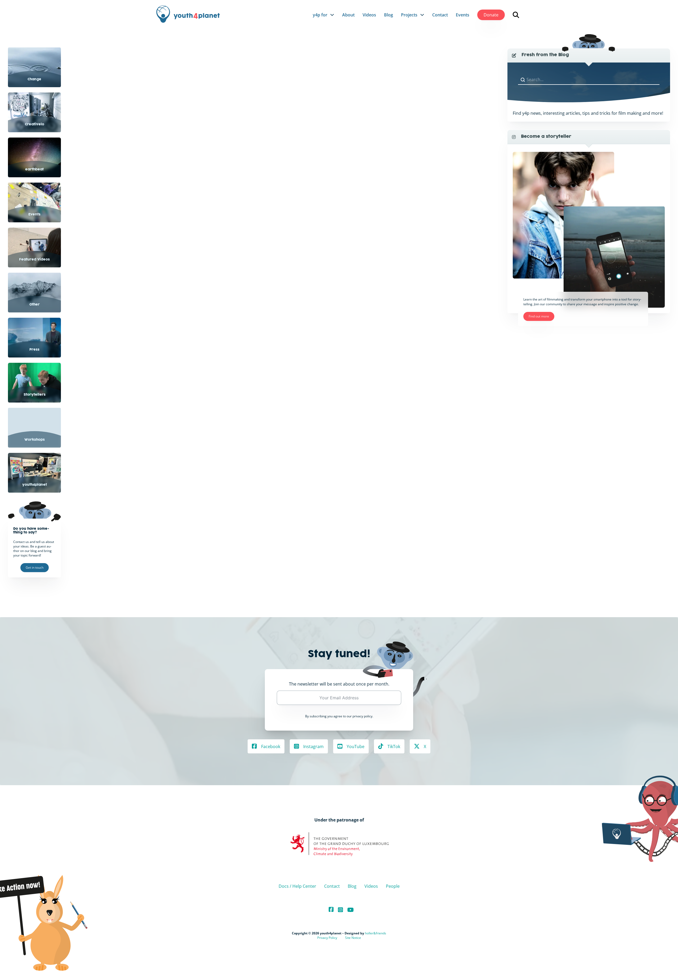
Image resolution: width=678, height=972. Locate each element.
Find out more (539, 316)
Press (34, 349)
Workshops (34, 439)
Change (34, 79)
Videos (369, 15)
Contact (440, 15)
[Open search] (516, 15)
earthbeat (34, 169)
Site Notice (353, 937)
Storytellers (35, 394)
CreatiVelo (34, 124)
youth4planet (34, 485)
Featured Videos (34, 259)
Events (462, 15)
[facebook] (331, 910)
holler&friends (375, 933)
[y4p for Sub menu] (332, 15)
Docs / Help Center (297, 886)
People (393, 886)
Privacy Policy (327, 937)
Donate (491, 15)
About (348, 15)
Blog (388, 15)
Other (34, 304)
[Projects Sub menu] (422, 15)
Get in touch (34, 567)
